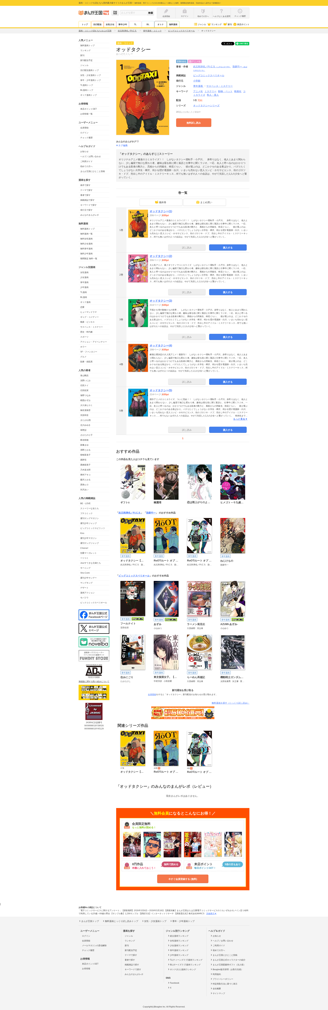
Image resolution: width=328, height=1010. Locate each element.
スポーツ (84, 337)
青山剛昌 (84, 375)
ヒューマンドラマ (88, 312)
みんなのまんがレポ (89, 215)
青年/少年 (122, 24)
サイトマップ (219, 993)
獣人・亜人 (213, 95)
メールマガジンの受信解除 (94, 945)
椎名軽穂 (84, 440)
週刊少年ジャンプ (88, 523)
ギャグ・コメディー (89, 317)
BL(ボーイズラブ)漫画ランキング (185, 964)
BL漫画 (83, 297)
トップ (85, 24)
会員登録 (84, 128)
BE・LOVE (85, 503)
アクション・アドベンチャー (93, 342)
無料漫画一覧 (86, 234)
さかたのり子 (86, 435)
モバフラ (84, 597)
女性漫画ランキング (179, 941)
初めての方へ (86, 166)
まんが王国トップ (90, 921)
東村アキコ (85, 475)
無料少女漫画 (86, 243)
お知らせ (84, 151)
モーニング (85, 568)
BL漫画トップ (86, 90)
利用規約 (217, 974)
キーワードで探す (88, 205)
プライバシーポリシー (223, 979)
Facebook (174, 983)
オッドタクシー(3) (161, 300)
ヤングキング (86, 583)
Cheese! (84, 548)
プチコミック (86, 513)
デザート (84, 588)
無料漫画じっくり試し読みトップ (121, 921)
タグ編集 (123, 145)
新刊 (230, 24)
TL (135, 24)
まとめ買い (206, 202)
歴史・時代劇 (86, 332)
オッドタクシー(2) (161, 256)
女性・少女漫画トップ (90, 75)
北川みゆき (85, 425)
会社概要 (217, 988)
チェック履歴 (86, 137)
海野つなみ (85, 395)
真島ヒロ (84, 484)
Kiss (82, 533)
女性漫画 (84, 272)
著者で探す (85, 195)
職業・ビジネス (87, 322)
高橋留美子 (85, 465)
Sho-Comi (85, 573)
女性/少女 (110, 24)
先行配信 (97, 24)
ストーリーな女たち (89, 508)
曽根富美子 (85, 455)
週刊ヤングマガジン (89, 518)
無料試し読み (194, 122)
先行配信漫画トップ (89, 70)
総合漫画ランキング (179, 936)
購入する (228, 247)
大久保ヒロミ (86, 405)
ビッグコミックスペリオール (134, 575)
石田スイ (84, 385)
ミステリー (210, 91)
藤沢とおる (85, 479)
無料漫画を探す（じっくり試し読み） (230, 703)
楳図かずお (85, 400)
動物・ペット (225, 91)
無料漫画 (173, 24)
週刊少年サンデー (88, 578)
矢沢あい (84, 489)
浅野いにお (85, 380)
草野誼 (83, 430)
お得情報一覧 (86, 114)
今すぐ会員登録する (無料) (182, 879)
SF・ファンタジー (88, 352)
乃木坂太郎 (85, 470)
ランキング (216, 24)
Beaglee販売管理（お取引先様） (228, 969)
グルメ (83, 357)
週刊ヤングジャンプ (89, 543)
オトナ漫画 (85, 302)
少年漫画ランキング (179, 955)
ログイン (84, 133)
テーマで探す (86, 190)
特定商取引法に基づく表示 (225, 984)
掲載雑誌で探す (87, 200)
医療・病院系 (86, 361)
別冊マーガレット (88, 553)
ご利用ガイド (86, 161)
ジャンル (202, 24)
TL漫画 (83, 292)
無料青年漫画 (86, 248)
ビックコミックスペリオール (93, 602)
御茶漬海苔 (85, 410)
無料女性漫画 (86, 239)
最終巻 (162, 202)
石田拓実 (84, 390)
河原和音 (84, 415)
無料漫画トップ (87, 45)
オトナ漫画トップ (88, 95)
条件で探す (85, 185)
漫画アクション (87, 593)
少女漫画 (84, 277)
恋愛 (82, 307)
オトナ (161, 24)
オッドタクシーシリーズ (206, 105)
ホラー (83, 347)
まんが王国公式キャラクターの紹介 (229, 960)
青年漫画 (84, 282)
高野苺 (83, 460)
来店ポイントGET (88, 109)
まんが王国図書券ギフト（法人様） (229, 964)
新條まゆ (84, 445)
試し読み (187, 247)
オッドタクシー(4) (161, 345)
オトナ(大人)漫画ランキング (183, 969)
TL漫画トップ (86, 85)
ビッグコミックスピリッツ (92, 528)
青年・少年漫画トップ (90, 80)
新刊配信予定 (86, 60)
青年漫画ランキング (179, 950)
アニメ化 (198, 91)
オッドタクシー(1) (161, 211)
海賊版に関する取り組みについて (94, 681)
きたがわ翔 (85, 420)
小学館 (196, 80)
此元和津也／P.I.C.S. (212, 66)
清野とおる (85, 450)
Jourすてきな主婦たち (90, 563)
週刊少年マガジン (88, 538)
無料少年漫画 (86, 253)
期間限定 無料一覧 (88, 258)
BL (148, 24)
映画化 (237, 91)
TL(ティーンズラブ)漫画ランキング (186, 960)
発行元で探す (86, 210)
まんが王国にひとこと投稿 (92, 171)
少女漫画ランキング (179, 945)
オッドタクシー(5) (161, 390)
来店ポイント (243, 24)
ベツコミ (84, 558)
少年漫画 (84, 287)
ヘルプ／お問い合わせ (90, 156)
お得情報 (86, 968)
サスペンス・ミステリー (91, 327)
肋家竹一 (151, 512)
